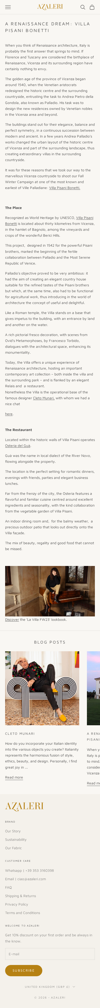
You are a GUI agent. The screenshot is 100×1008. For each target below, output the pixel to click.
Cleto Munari (20, 734)
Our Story (13, 831)
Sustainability (16, 839)
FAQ (8, 887)
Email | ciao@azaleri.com (25, 879)
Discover (12, 619)
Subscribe (24, 970)
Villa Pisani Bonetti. (64, 187)
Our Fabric (13, 848)
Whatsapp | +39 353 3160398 (29, 870)
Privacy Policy (16, 904)
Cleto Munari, (44, 398)
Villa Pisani (84, 217)
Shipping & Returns (20, 896)
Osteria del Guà (17, 445)
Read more (14, 777)
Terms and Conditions (22, 912)
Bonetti (11, 223)
